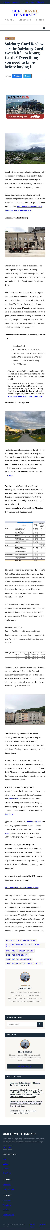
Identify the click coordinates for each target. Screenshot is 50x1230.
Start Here (7, 1205)
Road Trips (7, 1173)
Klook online (14, 799)
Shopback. (9, 814)
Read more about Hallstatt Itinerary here (21, 888)
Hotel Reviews (8, 1189)
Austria (9, 38)
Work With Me (8, 1214)
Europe (5, 1164)
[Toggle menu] (44, 27)
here (10, 475)
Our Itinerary (25, 13)
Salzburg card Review (16, 955)
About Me (6, 1200)
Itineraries (7, 1184)
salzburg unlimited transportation (23, 963)
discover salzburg (26, 940)
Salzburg (10, 951)
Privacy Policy (32, 1225)
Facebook (16, 2)
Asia (4, 1159)
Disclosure (43, 1225)
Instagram (6, 2)
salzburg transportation (19, 959)
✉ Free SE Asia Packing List (33, 2)
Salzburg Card (26, 951)
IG (5, 1147)
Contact (6, 1210)
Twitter (27, 76)
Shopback (29, 822)
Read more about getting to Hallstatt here (25, 396)
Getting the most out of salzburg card (23, 946)
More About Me (25, 1066)
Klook (38, 822)
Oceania (6, 1168)
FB (10, 1147)
